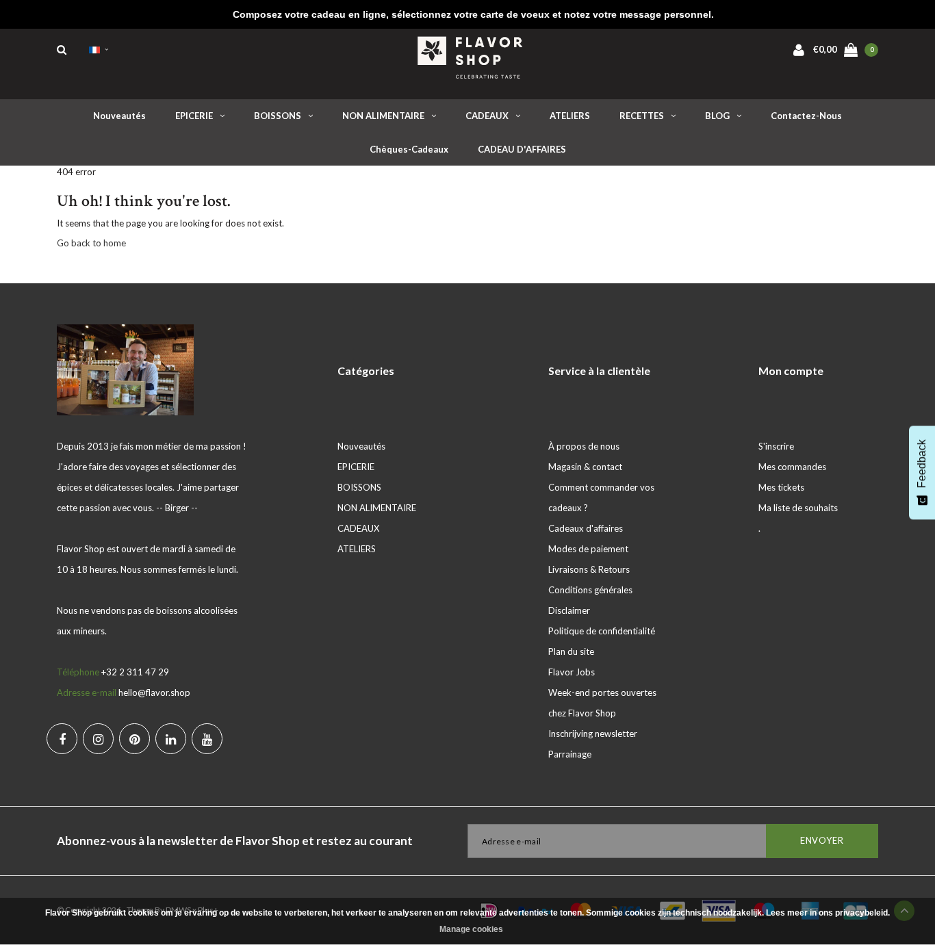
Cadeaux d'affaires (585, 528)
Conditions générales (590, 589)
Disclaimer (569, 610)
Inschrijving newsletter (592, 733)
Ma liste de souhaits (798, 507)
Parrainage (569, 754)
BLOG (717, 115)
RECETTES (641, 115)
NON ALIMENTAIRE (383, 115)
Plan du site (571, 651)
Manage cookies (471, 929)
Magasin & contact (585, 466)
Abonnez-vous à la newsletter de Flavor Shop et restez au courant (235, 840)
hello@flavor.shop (154, 692)
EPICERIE (194, 115)
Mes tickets (781, 487)
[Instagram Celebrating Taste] (98, 738)
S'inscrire (776, 446)
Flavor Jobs (571, 671)
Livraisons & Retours (589, 569)
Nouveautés (119, 115)
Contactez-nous (806, 115)
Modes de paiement (588, 548)
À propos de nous (583, 446)
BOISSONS (277, 115)
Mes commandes (792, 466)
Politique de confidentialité (601, 630)
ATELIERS (570, 115)
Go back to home (91, 242)
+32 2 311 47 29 (135, 671)
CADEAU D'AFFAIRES (522, 149)
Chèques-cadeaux (409, 149)
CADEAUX (487, 115)
